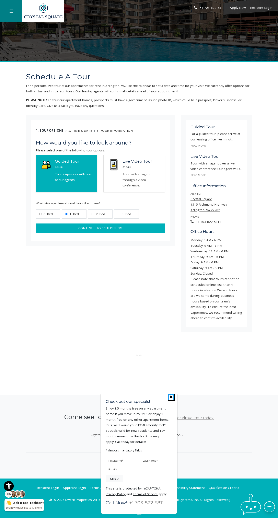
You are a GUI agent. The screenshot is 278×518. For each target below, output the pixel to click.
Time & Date (82, 130)
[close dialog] (171, 397)
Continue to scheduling (100, 228)
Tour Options (51, 130)
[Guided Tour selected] (66, 173)
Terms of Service (145, 494)
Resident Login (261, 7)
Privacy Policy (116, 494)
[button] (251, 507)
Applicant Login (74, 487)
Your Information (116, 130)
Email (112, 469)
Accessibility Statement (187, 487)
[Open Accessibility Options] (8, 486)
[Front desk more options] (269, 506)
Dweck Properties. (78, 500)
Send (114, 478)
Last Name (150, 460)
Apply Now (238, 7)
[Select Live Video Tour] (134, 173)
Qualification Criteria (224, 487)
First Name (115, 460)
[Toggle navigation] (11, 11)
